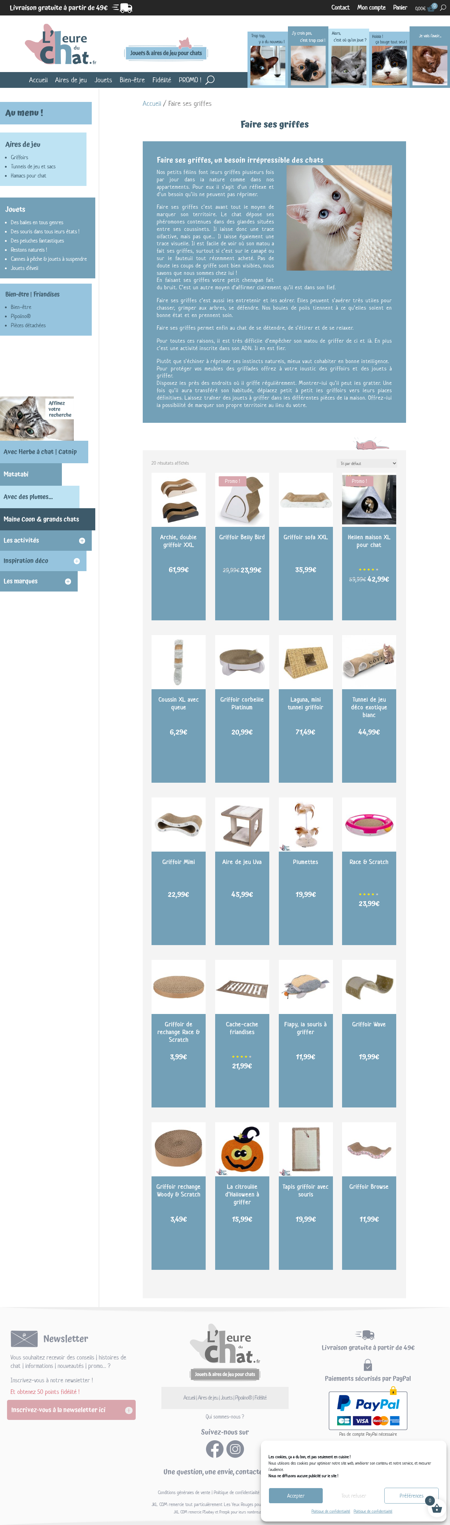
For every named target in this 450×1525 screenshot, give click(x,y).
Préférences (412, 1495)
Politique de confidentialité (330, 1511)
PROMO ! (190, 80)
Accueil (38, 80)
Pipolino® (21, 316)
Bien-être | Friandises (32, 294)
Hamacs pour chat (28, 175)
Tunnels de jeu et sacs (33, 166)
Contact (341, 7)
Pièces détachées (28, 325)
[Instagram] (235, 1455)
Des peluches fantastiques (37, 240)
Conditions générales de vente (184, 1492)
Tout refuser (353, 1495)
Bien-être (132, 80)
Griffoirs (19, 157)
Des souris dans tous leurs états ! (45, 231)
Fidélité (162, 80)
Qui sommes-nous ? (225, 1416)
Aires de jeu (71, 80)
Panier (400, 7)
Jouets (103, 80)
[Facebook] (215, 1455)
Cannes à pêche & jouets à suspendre (49, 259)
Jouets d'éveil (24, 268)
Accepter (295, 1495)
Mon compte (372, 7)
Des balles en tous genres (37, 222)
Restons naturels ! (29, 249)
